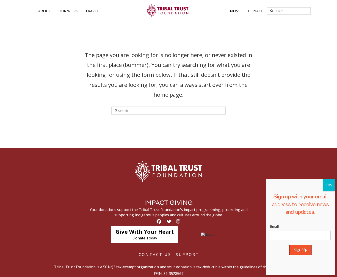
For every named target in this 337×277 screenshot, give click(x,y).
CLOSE (329, 185)
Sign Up (300, 249)
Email (274, 226)
